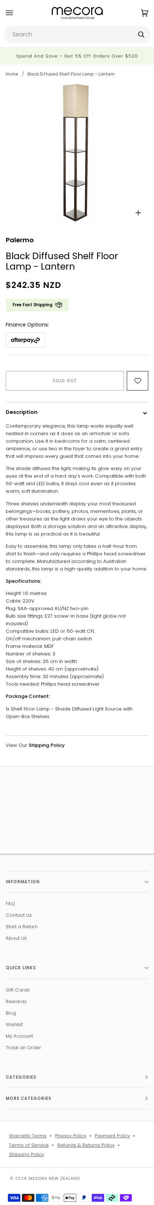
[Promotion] (77, 56)
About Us (16, 938)
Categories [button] (21, 1077)
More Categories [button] (28, 1098)
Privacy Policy (70, 1135)
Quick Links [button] (21, 968)
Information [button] (23, 882)
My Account (19, 1036)
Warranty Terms (28, 1135)
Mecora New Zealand (54, 1178)
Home (12, 74)
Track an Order (23, 1047)
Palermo (20, 239)
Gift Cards (18, 990)
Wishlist (14, 1024)
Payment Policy (112, 1135)
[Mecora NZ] (77, 12)
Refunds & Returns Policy (86, 1145)
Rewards (16, 1001)
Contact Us (19, 915)
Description (22, 412)
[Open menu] (16, 13)
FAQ (10, 903)
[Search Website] (141, 35)
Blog (11, 1013)
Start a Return (22, 926)
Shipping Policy (26, 1154)
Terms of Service (29, 1145)
